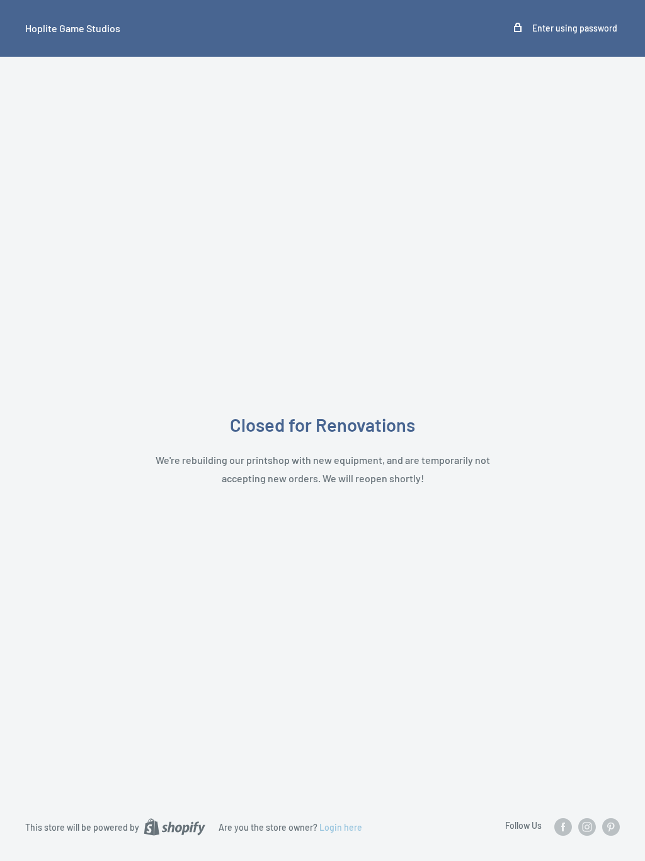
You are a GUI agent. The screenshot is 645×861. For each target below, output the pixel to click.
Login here (340, 827)
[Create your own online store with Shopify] (174, 826)
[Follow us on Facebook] (563, 826)
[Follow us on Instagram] (587, 826)
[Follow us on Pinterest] (611, 826)
